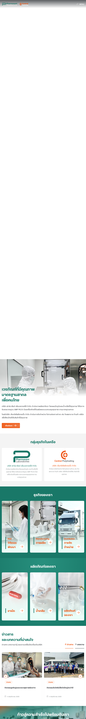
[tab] (69, 645)
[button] (80, 4)
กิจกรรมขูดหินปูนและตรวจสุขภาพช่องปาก (20, 687)
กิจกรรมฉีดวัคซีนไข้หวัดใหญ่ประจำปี (60, 687)
